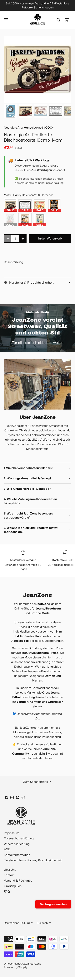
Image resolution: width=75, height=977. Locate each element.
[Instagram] (12, 797)
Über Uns (10, 870)
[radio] (10, 205)
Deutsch (43, 922)
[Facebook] (6, 797)
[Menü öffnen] (6, 19)
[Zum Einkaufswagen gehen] (67, 19)
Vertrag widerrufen (53, 904)
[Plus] (22, 239)
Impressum (11, 833)
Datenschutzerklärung (19, 838)
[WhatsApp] (23, 797)
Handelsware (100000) (38, 128)
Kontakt (9, 875)
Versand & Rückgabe (18, 881)
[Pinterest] (17, 797)
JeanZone (35, 963)
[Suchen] (58, 19)
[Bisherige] (8, 69)
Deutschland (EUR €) (17, 922)
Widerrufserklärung (17, 844)
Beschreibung (13, 262)
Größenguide (13, 886)
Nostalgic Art (13, 128)
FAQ (7, 891)
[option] (37, 69)
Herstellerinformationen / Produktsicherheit (33, 860)
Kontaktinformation (17, 855)
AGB (7, 849)
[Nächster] (66, 69)
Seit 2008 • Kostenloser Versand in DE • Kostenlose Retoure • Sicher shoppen (37, 5)
